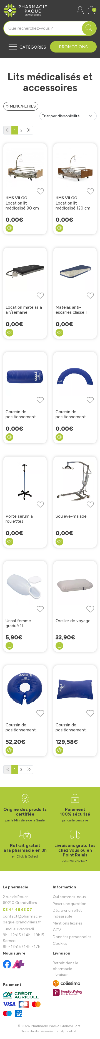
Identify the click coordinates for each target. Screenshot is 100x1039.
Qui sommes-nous (69, 897)
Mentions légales (67, 923)
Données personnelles (72, 937)
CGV (57, 930)
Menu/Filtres (22, 106)
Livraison (61, 974)
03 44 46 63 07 (17, 909)
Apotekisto (70, 1031)
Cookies (60, 943)
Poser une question (69, 903)
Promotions (73, 46)
